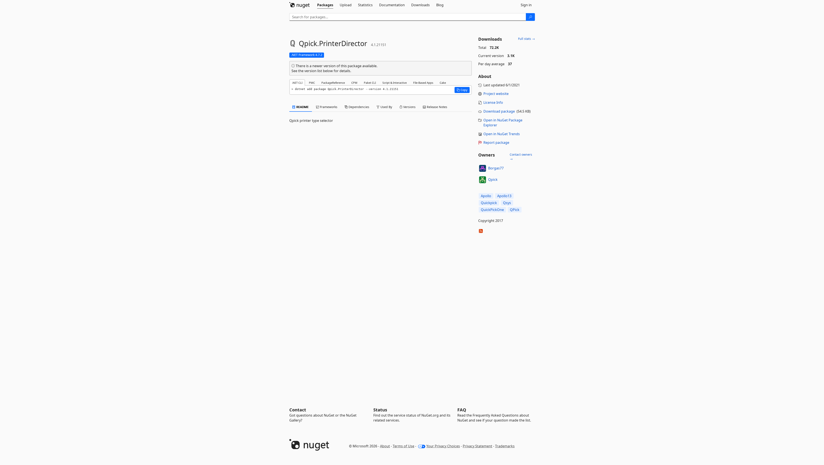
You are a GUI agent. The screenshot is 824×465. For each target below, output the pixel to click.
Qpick (493, 179)
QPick (514, 209)
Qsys (507, 202)
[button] (462, 90)
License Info (493, 102)
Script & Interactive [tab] (394, 83)
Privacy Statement (477, 446)
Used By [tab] (386, 107)
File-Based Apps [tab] (423, 83)
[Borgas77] (482, 168)
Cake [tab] (443, 83)
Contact (297, 410)
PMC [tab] (312, 83)
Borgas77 (496, 168)
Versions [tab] (409, 107)
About (385, 446)
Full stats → (526, 39)
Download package (499, 111)
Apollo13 (504, 196)
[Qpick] (482, 180)
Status (380, 410)
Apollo (486, 196)
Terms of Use (403, 446)
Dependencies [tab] (358, 107)
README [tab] (302, 107)
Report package (496, 142)
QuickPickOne (492, 209)
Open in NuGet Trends (501, 134)
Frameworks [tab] (328, 107)
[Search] (530, 17)
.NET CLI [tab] (297, 83)
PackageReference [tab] (333, 83)
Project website (496, 93)
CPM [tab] (354, 83)
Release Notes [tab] (436, 107)
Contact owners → (521, 156)
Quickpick (489, 202)
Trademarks (505, 446)
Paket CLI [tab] (370, 83)
